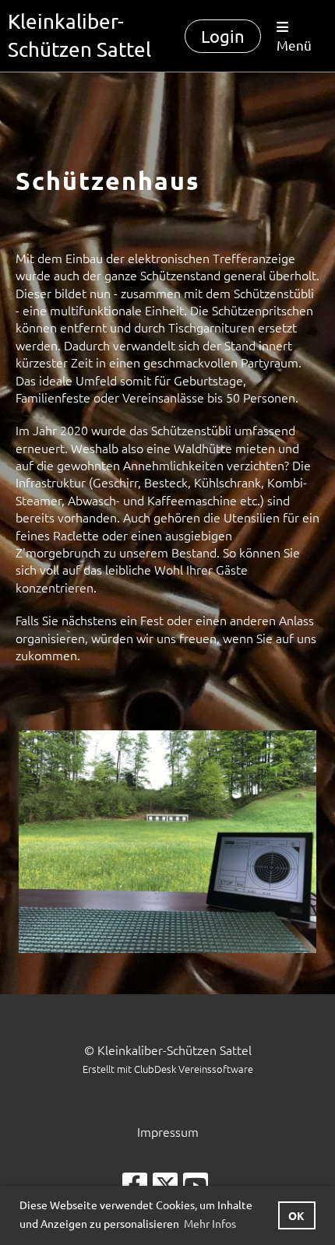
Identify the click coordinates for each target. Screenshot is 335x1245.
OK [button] (296, 1215)
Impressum (168, 1131)
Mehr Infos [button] (210, 1223)
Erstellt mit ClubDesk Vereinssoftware (168, 1068)
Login (223, 36)
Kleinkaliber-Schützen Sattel (79, 35)
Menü (294, 45)
